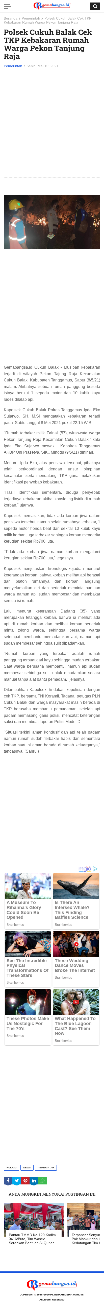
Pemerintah (31, 18)
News (27, 1167)
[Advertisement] (52, 123)
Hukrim (11, 1167)
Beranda (10, 18)
